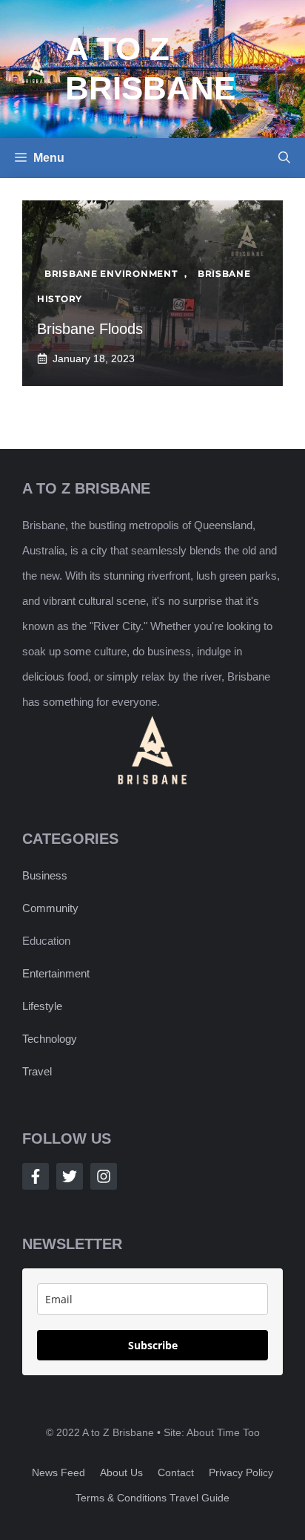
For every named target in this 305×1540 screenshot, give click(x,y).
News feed (58, 1472)
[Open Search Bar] (284, 158)
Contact (176, 1472)
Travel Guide (199, 1498)
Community (50, 908)
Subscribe (153, 1345)
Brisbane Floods (90, 329)
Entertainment (56, 973)
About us (121, 1472)
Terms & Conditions (121, 1498)
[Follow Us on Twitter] (69, 1176)
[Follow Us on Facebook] (35, 1176)
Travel (37, 1071)
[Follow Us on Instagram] (103, 1176)
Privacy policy (241, 1472)
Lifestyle (42, 1006)
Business (44, 875)
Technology (49, 1038)
